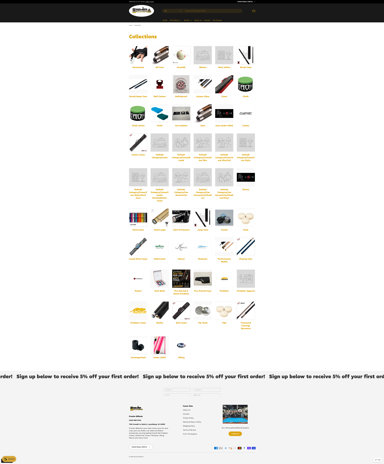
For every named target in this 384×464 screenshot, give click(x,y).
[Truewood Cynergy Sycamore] (246, 311)
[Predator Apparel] (246, 279)
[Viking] (181, 345)
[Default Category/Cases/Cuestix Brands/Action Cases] (160, 177)
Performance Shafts (224, 260)
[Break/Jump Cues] (138, 84)
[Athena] (203, 55)
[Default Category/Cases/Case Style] (246, 143)
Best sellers (224, 67)
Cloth (159, 125)
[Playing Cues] (246, 247)
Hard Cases (138, 229)
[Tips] (224, 311)
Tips (224, 323)
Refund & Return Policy (192, 422)
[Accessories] (138, 55)
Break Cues (246, 67)
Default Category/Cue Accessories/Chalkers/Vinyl (224, 193)
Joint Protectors (181, 229)
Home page (160, 229)
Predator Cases (138, 323)
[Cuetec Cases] (138, 143)
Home (165, 20)
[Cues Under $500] (224, 113)
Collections (137, 25)
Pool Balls (159, 291)
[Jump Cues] (203, 218)
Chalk (246, 96)
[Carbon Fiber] (203, 84)
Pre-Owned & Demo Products (181, 292)
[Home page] (160, 218)
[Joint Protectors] (181, 218)
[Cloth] (160, 113)
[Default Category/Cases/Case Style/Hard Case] (138, 177)
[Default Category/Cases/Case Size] (203, 143)
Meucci (181, 259)
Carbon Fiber (202, 96)
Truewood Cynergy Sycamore (246, 326)
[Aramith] (181, 55)
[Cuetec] (246, 113)
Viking (181, 357)
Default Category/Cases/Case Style (246, 157)
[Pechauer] (203, 247)
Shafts (159, 323)
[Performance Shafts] (224, 247)
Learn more (150, 1)
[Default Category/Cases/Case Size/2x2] (224, 143)
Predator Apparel (246, 291)
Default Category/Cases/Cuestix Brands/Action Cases (160, 195)
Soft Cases (181, 323)
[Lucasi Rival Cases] (138, 247)
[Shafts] (160, 311)
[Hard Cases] (138, 218)
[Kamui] (224, 218)
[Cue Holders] (181, 113)
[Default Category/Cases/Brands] (181, 143)
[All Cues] (160, 55)
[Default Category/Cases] (160, 143)
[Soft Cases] (181, 311)
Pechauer (202, 259)
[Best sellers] (224, 55)
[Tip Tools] (203, 311)
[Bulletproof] (181, 84)
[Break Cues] (246, 55)
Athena (202, 67)
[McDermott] (160, 247)
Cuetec (245, 125)
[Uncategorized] (138, 345)
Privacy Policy (188, 418)
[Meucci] (181, 247)
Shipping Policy (189, 426)
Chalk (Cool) (138, 125)
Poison (138, 291)
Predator (224, 291)
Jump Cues (202, 229)
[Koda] (246, 218)
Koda (245, 229)
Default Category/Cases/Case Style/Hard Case (138, 193)
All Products (174, 20)
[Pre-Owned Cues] (203, 279)
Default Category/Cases (160, 156)
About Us (198, 20)
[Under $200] (160, 345)
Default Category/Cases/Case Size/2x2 (224, 157)
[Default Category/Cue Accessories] (181, 177)
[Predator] (224, 279)
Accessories (138, 67)
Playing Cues (245, 259)
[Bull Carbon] (160, 84)
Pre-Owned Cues (202, 291)
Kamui (224, 229)
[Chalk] (246, 84)
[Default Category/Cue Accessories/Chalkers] (203, 177)
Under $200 (160, 357)
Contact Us (235, 433)
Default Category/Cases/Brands (181, 157)
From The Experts (190, 434)
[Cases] (224, 84)
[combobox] (202, 11)
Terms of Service (189, 430)
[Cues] (203, 113)
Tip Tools (203, 323)
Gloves (245, 189)
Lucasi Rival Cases (138, 259)
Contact (207, 20)
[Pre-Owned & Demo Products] (181, 279)
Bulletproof (181, 96)
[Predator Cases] (138, 311)
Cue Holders (181, 125)
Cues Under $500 (224, 125)
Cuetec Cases (138, 154)
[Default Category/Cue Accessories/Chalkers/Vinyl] (224, 177)
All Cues (160, 67)
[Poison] (138, 279)
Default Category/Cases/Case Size (203, 157)
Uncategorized (138, 357)
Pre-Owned (217, 20)
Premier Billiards (138, 456)
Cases (224, 96)
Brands (187, 20)
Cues (202, 125)
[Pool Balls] (160, 279)
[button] (254, 11)
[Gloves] (246, 177)
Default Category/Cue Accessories (181, 192)
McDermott (160, 259)
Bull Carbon (160, 96)
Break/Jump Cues (138, 96)
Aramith (181, 67)
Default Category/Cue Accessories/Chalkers (203, 193)
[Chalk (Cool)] (138, 113)
